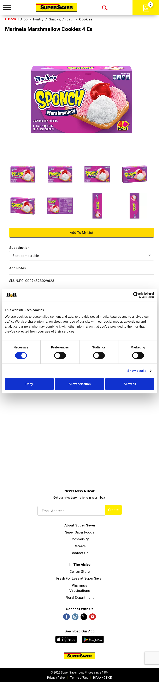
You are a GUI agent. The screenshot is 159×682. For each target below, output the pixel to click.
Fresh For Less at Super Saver (79, 578)
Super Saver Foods (79, 532)
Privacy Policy (56, 677)
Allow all (130, 384)
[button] (22, 174)
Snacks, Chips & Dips (65, 19)
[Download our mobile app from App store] (66, 639)
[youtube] (92, 618)
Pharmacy (79, 585)
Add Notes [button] (17, 268)
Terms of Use (79, 677)
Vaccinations (79, 590)
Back (11, 19)
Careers (79, 546)
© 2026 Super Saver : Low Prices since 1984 (79, 672)
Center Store (80, 571)
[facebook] (66, 618)
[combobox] (81, 255)
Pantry (38, 19)
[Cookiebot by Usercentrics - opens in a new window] (136, 295)
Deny (29, 384)
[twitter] (84, 618)
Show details (136, 370)
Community (79, 539)
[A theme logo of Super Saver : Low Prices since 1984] (56, 7)
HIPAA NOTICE (102, 677)
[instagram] (75, 618)
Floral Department (79, 597)
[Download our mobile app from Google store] (93, 639)
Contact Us (79, 553)
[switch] (60, 355)
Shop (24, 19)
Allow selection (80, 384)
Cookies (85, 19)
